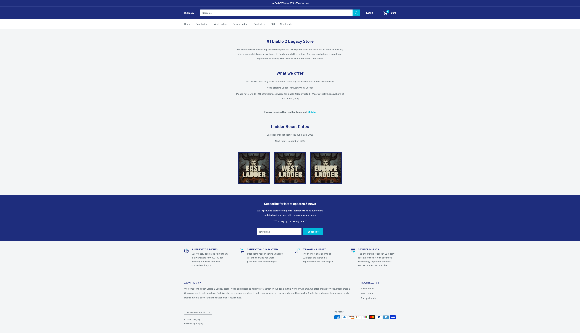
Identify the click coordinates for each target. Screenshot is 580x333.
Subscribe (313, 231)
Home (187, 23)
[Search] (356, 13)
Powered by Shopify (193, 323)
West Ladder (220, 23)
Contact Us (259, 23)
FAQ (273, 23)
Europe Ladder (240, 23)
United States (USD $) (195, 312)
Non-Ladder (286, 23)
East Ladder (202, 23)
